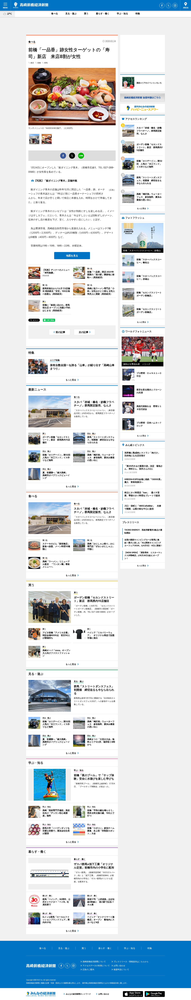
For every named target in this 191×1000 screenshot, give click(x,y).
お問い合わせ (119, 965)
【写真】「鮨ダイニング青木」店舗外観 (55, 180)
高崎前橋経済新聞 (30, 5)
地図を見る (72, 255)
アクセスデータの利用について (96, 965)
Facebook (161, 5)
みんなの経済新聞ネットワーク (40, 994)
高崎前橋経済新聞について (94, 961)
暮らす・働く (102, 13)
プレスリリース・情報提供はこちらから (131, 961)
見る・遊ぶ (71, 13)
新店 (32, 63)
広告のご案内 (88, 969)
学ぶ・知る (122, 13)
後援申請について (121, 969)
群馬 (46, 63)
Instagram (175, 5)
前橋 (39, 63)
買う (86, 13)
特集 (137, 13)
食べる (54, 13)
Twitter (168, 5)
